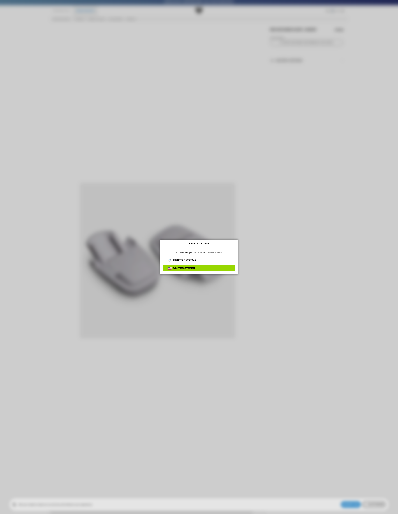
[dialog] (199, 257)
